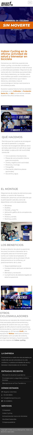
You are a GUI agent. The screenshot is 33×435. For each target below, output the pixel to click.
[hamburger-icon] (30, 2)
